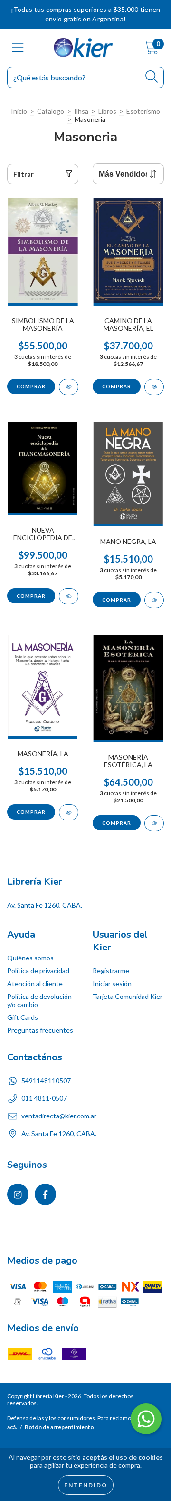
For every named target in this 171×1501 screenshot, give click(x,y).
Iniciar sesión (112, 983)
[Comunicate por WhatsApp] (146, 1418)
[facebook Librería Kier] (45, 1194)
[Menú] (17, 47)
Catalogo (50, 111)
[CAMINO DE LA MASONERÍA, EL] (154, 387)
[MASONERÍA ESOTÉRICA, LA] (154, 823)
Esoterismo (143, 111)
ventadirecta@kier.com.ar (58, 1116)
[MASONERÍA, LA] (68, 812)
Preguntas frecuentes (40, 1030)
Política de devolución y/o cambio (39, 1000)
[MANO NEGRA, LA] (154, 600)
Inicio (19, 111)
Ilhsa (81, 111)
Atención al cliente (35, 983)
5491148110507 (46, 1080)
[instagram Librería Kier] (17, 1194)
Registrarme (111, 971)
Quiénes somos (30, 958)
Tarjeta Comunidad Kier (127, 996)
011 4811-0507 (44, 1098)
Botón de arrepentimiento (59, 1427)
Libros (107, 111)
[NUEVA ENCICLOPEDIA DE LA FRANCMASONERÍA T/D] (68, 596)
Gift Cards (22, 1017)
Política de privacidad (38, 971)
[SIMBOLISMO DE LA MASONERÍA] (68, 387)
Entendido (85, 1485)
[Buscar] (152, 77)
